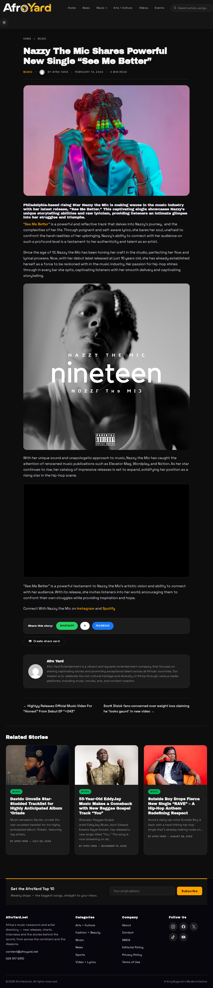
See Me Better (36, 224)
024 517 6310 (15, 958)
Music (101, 8)
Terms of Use (131, 962)
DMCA (126, 940)
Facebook (103, 625)
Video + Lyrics (86, 962)
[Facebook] (183, 926)
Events (159, 8)
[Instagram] (173, 926)
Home (72, 8)
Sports (80, 955)
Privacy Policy (132, 955)
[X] (194, 926)
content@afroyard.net (22, 951)
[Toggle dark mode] (4, 22)
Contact (128, 932)
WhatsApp (67, 625)
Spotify (109, 608)
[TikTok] (173, 937)
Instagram (85, 608)
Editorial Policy (133, 947)
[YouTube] (183, 937)
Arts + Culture (123, 8)
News (86, 8)
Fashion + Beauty (88, 932)
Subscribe (190, 891)
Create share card (46, 641)
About (126, 925)
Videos (143, 8)
